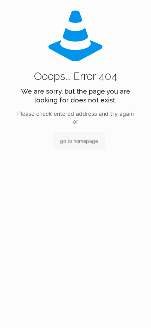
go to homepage (79, 141)
